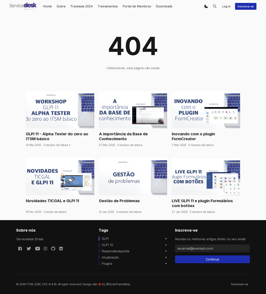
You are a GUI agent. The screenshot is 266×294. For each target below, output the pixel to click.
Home (47, 6)
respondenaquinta (115, 251)
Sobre (61, 6)
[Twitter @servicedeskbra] (29, 248)
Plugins (107, 264)
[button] (206, 6)
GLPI (105, 239)
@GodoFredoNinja (118, 284)
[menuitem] (240, 284)
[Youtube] (37, 248)
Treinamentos (108, 6)
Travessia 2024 (81, 6)
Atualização (110, 257)
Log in (226, 6)
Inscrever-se (239, 284)
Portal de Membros (136, 6)
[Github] (53, 248)
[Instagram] (45, 248)
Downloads (164, 6)
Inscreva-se (246, 6)
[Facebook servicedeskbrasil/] (20, 248)
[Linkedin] (61, 248)
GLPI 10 (107, 245)
